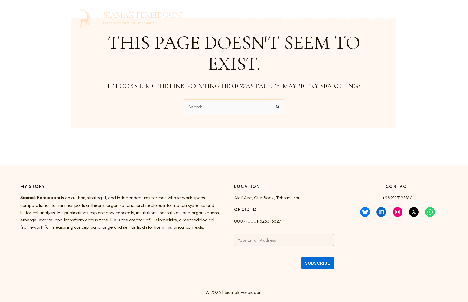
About (262, 18)
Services (292, 18)
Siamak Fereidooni (143, 15)
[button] (272, 18)
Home (242, 18)
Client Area (379, 18)
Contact (349, 18)
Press (320, 18)
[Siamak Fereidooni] (85, 17)
